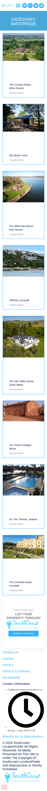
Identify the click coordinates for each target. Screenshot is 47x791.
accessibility (11, 677)
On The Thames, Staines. (23, 519)
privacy (8, 665)
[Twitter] (35, 5)
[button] (18, 5)
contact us (10, 652)
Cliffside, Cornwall (19, 300)
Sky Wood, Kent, (18, 155)
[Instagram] (30, 5)
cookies (8, 658)
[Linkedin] (41, 5)
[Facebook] (24, 5)
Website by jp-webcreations (23, 736)
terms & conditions (16, 671)
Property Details (16, 93)
